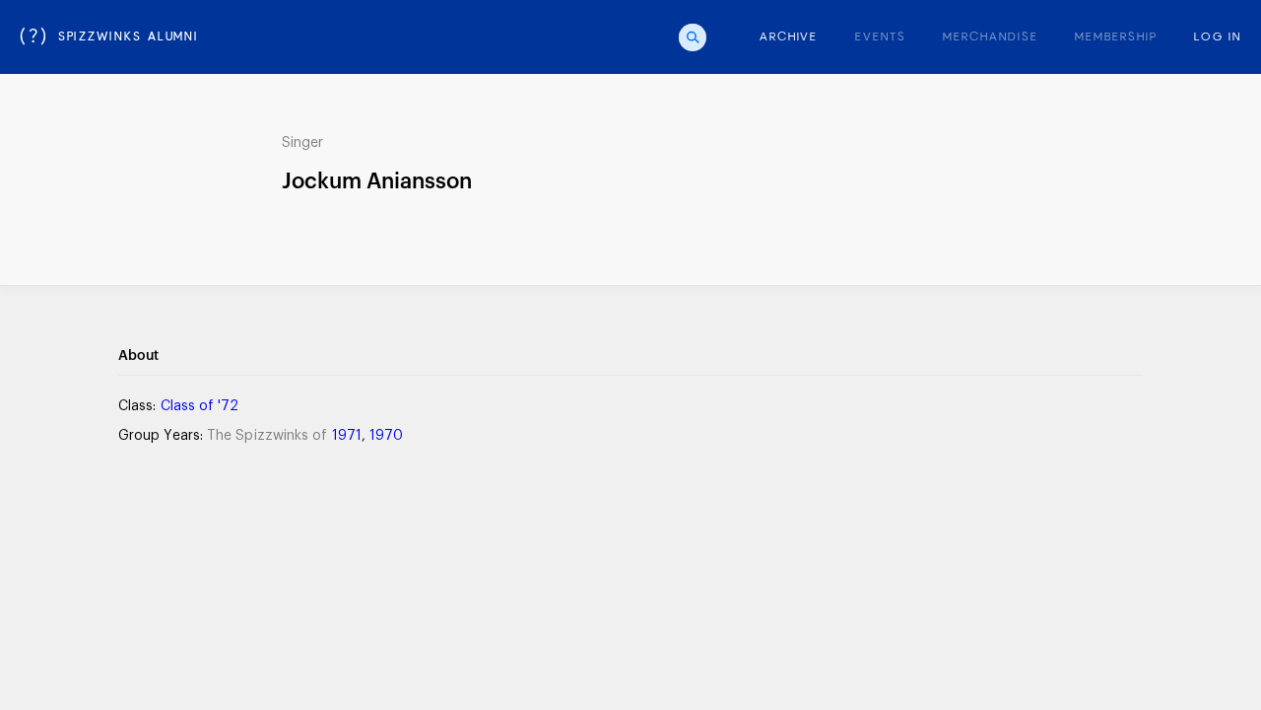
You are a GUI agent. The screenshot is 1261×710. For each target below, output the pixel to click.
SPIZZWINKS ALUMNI (109, 37)
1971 (347, 436)
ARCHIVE (789, 37)
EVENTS (880, 37)
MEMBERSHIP (1116, 37)
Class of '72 (200, 406)
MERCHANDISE (990, 37)
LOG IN (1217, 37)
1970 (386, 436)
